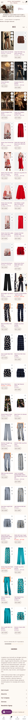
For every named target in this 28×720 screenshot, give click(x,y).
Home (1, 19)
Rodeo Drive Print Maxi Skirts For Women (6, 173)
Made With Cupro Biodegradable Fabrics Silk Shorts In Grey (6, 536)
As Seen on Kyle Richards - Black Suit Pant (20, 294)
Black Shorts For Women (20, 414)
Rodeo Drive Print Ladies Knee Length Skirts (7, 233)
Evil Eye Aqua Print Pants (7, 567)
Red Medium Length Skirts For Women (19, 203)
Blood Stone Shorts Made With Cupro (19, 264)
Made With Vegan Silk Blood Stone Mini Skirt (19, 143)
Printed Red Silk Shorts (6, 263)
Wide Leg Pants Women (7, 473)
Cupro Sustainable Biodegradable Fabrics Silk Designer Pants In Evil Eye (20, 475)
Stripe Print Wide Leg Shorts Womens (19, 52)
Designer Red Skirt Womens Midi (18, 233)
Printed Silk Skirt (5, 82)
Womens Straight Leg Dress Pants (6, 443)
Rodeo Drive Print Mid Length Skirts (6, 203)
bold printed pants (14, 664)
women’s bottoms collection (8, 678)
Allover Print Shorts (6, 384)
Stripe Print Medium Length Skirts (19, 113)
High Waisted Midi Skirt (20, 506)
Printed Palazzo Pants (6, 414)
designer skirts (14, 666)
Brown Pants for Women (7, 52)
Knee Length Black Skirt (7, 354)
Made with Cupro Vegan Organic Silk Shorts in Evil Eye (20, 536)
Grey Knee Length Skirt (6, 506)
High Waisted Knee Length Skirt (19, 597)
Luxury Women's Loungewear (12, 19)
